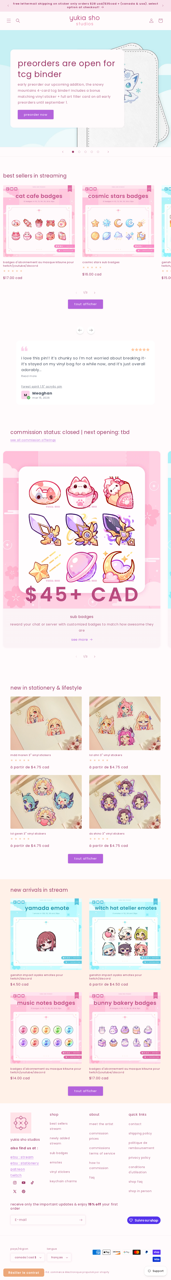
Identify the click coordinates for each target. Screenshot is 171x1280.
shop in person (140, 1191)
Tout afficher (85, 304)
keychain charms (63, 1181)
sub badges (59, 1153)
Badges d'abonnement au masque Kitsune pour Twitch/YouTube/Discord (38, 264)
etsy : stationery (24, 1163)
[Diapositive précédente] (62, 151)
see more (79, 639)
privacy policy (139, 1158)
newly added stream (60, 1141)
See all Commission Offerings (33, 440)
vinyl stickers (60, 1172)
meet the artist (101, 1124)
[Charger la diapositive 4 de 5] (92, 152)
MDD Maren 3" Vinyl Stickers (30, 755)
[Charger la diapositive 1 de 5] (73, 152)
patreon (17, 1169)
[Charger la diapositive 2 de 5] (79, 152)
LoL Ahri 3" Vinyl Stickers (105, 755)
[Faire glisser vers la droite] (94, 292)
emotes (56, 1162)
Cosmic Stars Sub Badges (101, 262)
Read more (28, 376)
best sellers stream (59, 1126)
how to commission (98, 1165)
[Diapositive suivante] (108, 151)
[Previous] (80, 330)
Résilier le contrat (23, 1273)
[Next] (91, 330)
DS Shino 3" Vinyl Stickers (107, 834)
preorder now (35, 114)
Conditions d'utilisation (138, 1169)
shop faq (136, 1182)
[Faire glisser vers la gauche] (76, 292)
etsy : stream (22, 1157)
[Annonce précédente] (8, 5)
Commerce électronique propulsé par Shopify (79, 1272)
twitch (16, 1175)
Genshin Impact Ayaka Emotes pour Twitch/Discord (36, 977)
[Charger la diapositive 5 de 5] (98, 152)
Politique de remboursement (142, 1145)
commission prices (98, 1136)
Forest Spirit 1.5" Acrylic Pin (41, 386)
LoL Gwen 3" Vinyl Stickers (28, 834)
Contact (135, 1124)
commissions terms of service (102, 1150)
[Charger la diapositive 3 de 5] (85, 152)
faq (92, 1177)
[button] (8, 20)
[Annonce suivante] (162, 5)
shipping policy (140, 1133)
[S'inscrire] (80, 1220)
